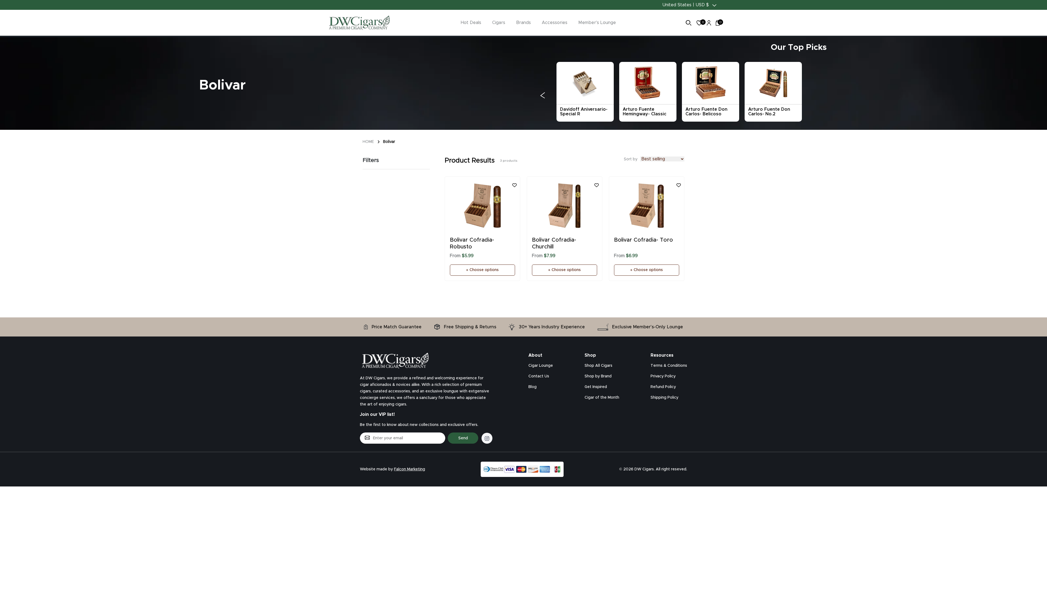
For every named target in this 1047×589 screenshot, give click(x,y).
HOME (368, 142)
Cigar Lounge (540, 366)
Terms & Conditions (669, 366)
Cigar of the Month (602, 397)
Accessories (554, 22)
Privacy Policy (663, 376)
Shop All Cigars (598, 366)
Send (463, 438)
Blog (532, 387)
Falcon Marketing (409, 469)
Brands (523, 22)
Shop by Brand (598, 376)
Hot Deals (471, 22)
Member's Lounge (597, 22)
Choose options (483, 270)
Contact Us (538, 376)
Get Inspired (596, 387)
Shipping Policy (664, 397)
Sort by (630, 159)
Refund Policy (663, 387)
